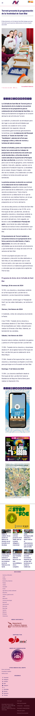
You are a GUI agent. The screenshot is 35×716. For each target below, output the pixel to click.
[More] (30, 99)
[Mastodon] (19, 99)
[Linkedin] (23, 99)
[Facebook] (12, 99)
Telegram (6, 685)
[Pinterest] (28, 99)
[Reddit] (26, 99)
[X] (14, 99)
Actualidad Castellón (6, 671)
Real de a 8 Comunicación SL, (8, 706)
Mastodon (6, 693)
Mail (5, 683)
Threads (6, 695)
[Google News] (5, 99)
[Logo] (15, 3)
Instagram (6, 679)
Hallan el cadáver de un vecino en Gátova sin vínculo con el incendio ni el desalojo (6, 539)
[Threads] (3, 695)
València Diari (5, 673)
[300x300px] (17, 460)
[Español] (32, 1)
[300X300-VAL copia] (17, 517)
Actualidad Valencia (27, 86)
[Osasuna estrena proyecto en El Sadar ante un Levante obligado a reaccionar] (17, 531)
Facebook (6, 677)
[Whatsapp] (7, 99)
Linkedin (6, 681)
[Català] (29, 1)
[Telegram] (16, 99)
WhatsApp (6, 689)
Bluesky (5, 691)
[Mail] (3, 684)
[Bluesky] (21, 99)
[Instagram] (9, 99)
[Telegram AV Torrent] (17, 434)
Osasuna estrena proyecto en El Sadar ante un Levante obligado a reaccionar (17, 539)
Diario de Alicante (6, 669)
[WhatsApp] (3, 689)
